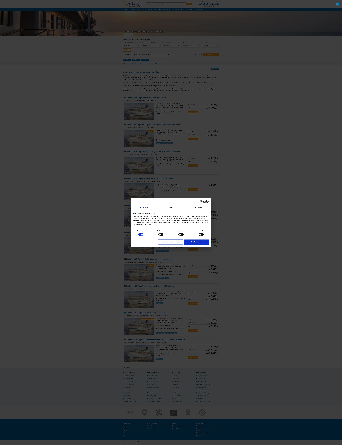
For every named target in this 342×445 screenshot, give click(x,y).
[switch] (160, 234)
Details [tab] (171, 207)
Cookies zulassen (196, 242)
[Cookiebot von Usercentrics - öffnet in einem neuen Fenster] (201, 201)
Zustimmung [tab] (144, 207)
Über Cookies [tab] (197, 207)
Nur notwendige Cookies (170, 242)
